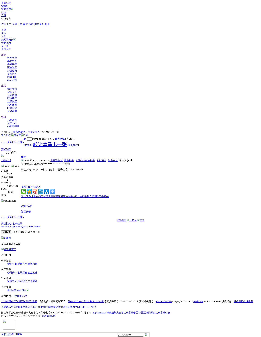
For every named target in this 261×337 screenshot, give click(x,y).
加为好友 (113, 160)
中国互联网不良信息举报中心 (154, 312)
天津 (14, 24)
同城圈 (7, 238)
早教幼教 (12, 64)
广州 (3, 24)
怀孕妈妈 (12, 58)
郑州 (47, 24)
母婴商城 (6, 42)
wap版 (4, 6)
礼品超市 (12, 120)
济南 (36, 24)
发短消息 (101, 160)
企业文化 (32, 272)
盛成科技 (198, 301)
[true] (146, 335)
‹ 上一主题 (6, 142)
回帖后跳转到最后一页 (28, 232)
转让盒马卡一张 (50, 144)
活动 (3, 36)
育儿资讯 (7, 335)
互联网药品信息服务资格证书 (17, 307)
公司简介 (12, 272)
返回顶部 (26, 211)
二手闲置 (12, 101)
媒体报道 (32, 263)
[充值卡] (28, 145)
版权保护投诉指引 (243, 301)
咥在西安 (12, 98)
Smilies (36, 226)
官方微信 (6, 9)
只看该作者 (56, 160)
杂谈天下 (12, 92)
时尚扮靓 (12, 108)
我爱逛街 (12, 89)
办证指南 (12, 70)
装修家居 (12, 111)
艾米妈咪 (6, 149)
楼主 (23, 157)
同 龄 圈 (11, 77)
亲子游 (4, 46)
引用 (29, 206)
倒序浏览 (60, 139)
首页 (3, 30)
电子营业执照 (40, 307)
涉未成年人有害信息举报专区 (122, 312)
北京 (9, 24)
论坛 (3, 33)
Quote (24, 226)
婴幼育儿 (12, 61)
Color (6, 226)
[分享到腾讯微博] (40, 191)
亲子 (3, 54)
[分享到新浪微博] (35, 191)
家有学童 (12, 67)
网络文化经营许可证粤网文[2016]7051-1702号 (72, 307)
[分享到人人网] (46, 191)
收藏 (24, 186)
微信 (24, 290)
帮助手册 (12, 263)
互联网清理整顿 (29, 301)
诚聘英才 (12, 281)
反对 (37, 186)
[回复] (24, 135)
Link (18, 226)
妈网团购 (12, 104)
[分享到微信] (23, 191)
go (25, 139)
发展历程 (22, 272)
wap (19, 290)
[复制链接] (73, 145)
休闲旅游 (12, 95)
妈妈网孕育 (10, 249)
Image (12, 226)
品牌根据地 (13, 126)
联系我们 (22, 281)
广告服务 (32, 281)
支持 (31, 186)
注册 (3, 15)
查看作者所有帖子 (85, 160)
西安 (30, 24)
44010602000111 (164, 301)
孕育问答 (12, 73)
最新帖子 (69, 160)
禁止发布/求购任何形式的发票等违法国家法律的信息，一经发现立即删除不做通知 (65, 196)
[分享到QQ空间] (29, 191)
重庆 (25, 24)
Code (30, 226)
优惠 (3, 116)
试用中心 (12, 123)
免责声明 (22, 263)
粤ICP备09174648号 (93, 301)
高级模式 (6, 223)
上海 (20, 24)
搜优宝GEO (20, 296)
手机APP (6, 2)
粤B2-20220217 (75, 301)
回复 (23, 206)
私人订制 (12, 80)
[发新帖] (16, 135)
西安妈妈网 (19, 131)
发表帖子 (17, 223)
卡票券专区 (34, 131)
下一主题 (18, 142)
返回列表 (6, 135)
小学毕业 (6, 160)
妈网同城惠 (7, 39)
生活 (3, 85)
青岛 (41, 24)
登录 (3, 12)
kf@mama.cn (99, 312)
